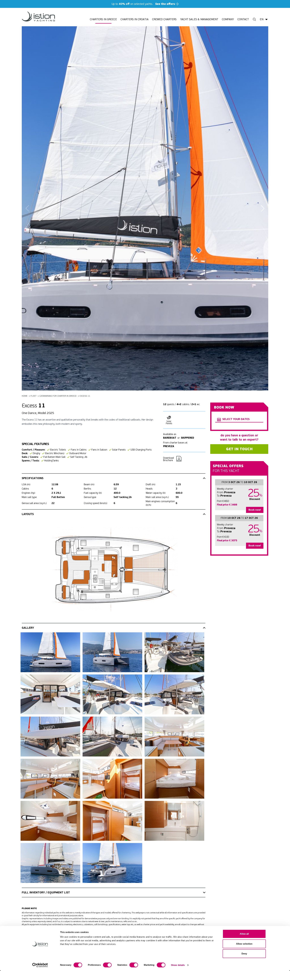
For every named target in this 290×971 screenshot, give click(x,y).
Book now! (254, 509)
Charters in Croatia (134, 19)
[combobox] (239, 419)
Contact (243, 19)
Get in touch (239, 449)
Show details (178, 965)
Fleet (33, 396)
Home (24, 396)
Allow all (244, 933)
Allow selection (244, 943)
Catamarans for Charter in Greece (58, 396)
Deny (244, 953)
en (261, 19)
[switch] (107, 965)
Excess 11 (85, 396)
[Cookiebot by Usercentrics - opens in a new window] (40, 965)
